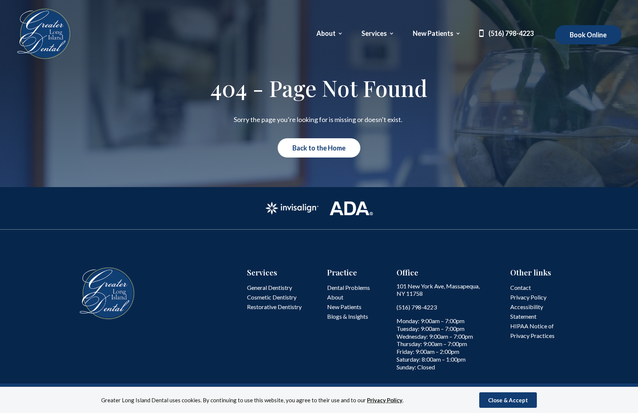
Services (374, 34)
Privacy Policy (384, 400)
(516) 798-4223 (511, 34)
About (326, 34)
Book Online (588, 35)
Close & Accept (508, 400)
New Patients (433, 34)
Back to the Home (319, 148)
